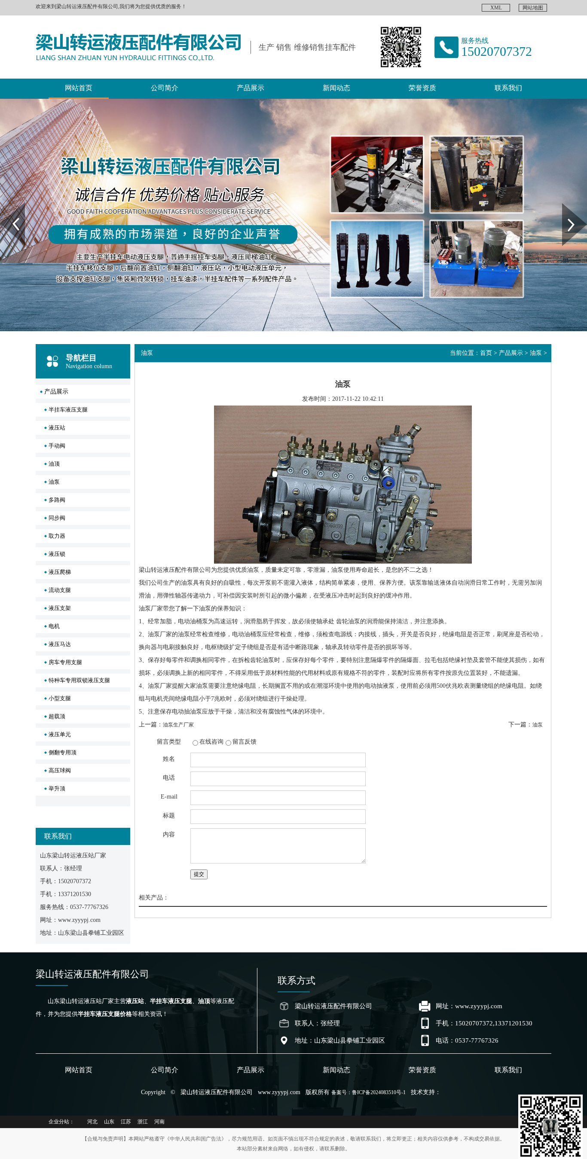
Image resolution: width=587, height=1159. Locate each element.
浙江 (143, 1122)
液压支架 (60, 608)
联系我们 (508, 88)
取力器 (57, 536)
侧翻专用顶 (62, 752)
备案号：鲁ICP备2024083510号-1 (368, 1092)
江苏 (126, 1122)
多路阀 (57, 500)
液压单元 (60, 734)
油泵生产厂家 (178, 725)
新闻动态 (336, 88)
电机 (54, 626)
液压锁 (57, 554)
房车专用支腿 (65, 662)
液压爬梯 (60, 572)
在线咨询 (211, 741)
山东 (109, 1122)
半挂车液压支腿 (68, 409)
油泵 (54, 482)
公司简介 (164, 88)
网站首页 (78, 88)
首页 (486, 353)
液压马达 (60, 644)
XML (496, 8)
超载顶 (57, 716)
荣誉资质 (422, 88)
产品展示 (250, 88)
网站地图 (533, 8)
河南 (159, 1122)
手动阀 (57, 445)
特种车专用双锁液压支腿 (79, 680)
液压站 (57, 427)
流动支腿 (60, 590)
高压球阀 (60, 770)
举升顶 (57, 788)
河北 (92, 1122)
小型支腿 (60, 698)
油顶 (54, 464)
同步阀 (57, 518)
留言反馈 (244, 741)
